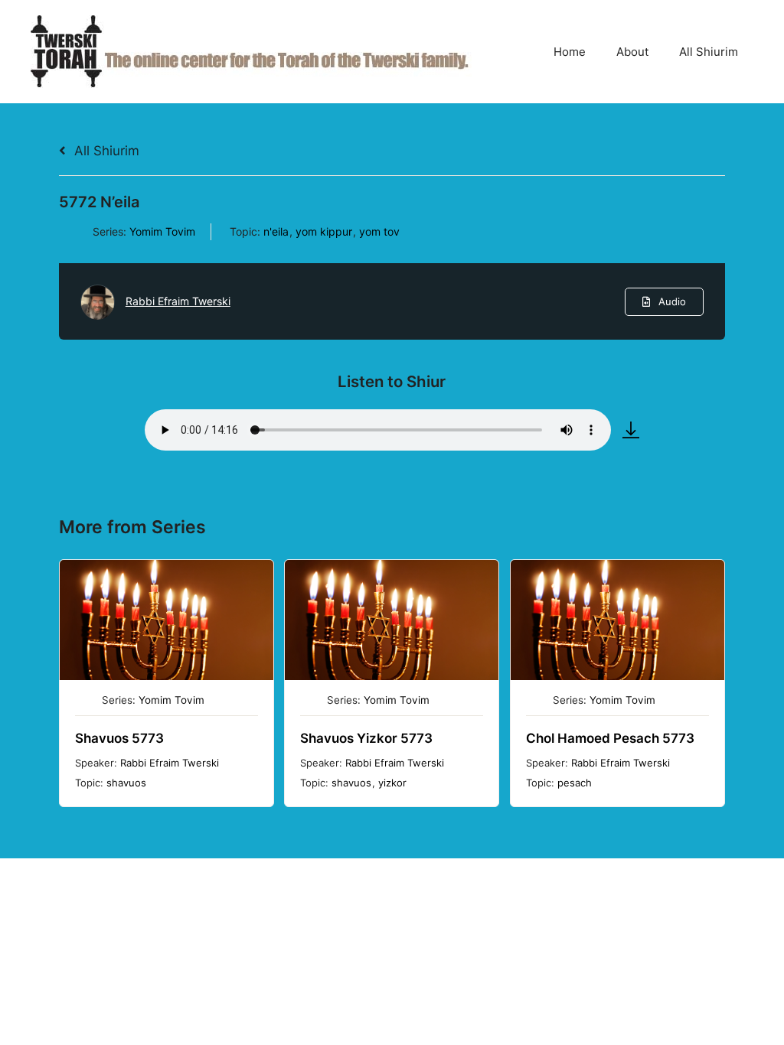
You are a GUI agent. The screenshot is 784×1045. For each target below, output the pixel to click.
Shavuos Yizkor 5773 (366, 738)
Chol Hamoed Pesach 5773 (610, 738)
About (632, 51)
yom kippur (324, 231)
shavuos (126, 782)
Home (570, 51)
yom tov (379, 231)
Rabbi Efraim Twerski (178, 301)
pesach (574, 782)
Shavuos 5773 (119, 738)
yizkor (392, 782)
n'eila (276, 231)
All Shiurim (708, 51)
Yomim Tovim (162, 231)
